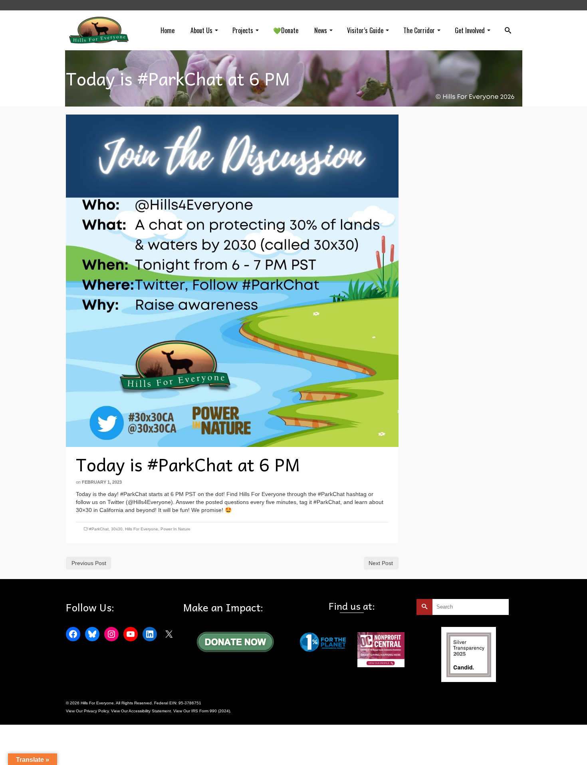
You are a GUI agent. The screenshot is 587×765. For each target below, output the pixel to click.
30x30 (117, 529)
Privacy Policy (96, 711)
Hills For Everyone (141, 529)
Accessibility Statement (150, 711)
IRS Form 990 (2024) (210, 711)
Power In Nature (175, 529)
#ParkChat (99, 529)
